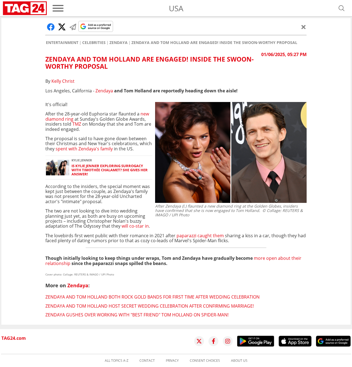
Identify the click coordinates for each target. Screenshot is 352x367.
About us (239, 361)
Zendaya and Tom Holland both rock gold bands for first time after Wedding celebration (152, 297)
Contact (147, 361)
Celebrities (94, 42)
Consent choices (205, 361)
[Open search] (341, 8)
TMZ (76, 124)
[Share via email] (72, 26)
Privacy (172, 361)
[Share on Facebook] (50, 26)
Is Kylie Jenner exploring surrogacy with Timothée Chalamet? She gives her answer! (110, 170)
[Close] (304, 27)
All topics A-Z (116, 361)
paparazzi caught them (200, 236)
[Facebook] (213, 341)
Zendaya (118, 42)
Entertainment (62, 42)
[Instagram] (228, 341)
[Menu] (58, 8)
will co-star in (135, 226)
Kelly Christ (63, 81)
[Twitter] (199, 341)
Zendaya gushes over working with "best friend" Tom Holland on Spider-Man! (137, 315)
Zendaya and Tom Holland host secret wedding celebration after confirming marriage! (149, 306)
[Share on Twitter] (61, 26)
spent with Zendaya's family (84, 149)
